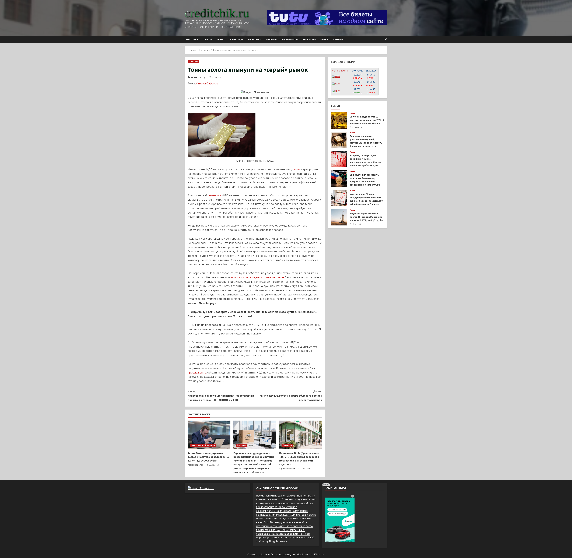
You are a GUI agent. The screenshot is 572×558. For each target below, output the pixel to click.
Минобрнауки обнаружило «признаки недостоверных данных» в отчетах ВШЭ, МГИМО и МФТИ (221, 396)
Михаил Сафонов (207, 83)
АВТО (323, 39)
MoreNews (302, 554)
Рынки (353, 113)
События (207, 39)
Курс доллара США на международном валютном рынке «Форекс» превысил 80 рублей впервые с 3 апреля (339, 198)
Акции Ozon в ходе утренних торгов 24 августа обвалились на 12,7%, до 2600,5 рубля (208, 456)
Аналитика (253, 39)
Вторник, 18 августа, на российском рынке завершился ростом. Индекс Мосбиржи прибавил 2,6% (339, 159)
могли (296, 169)
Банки (220, 39)
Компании (271, 39)
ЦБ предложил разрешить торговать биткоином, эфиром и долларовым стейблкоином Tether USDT (339, 178)
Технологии (309, 39)
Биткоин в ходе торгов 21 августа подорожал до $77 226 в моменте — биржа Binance (339, 120)
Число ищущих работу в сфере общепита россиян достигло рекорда (291, 396)
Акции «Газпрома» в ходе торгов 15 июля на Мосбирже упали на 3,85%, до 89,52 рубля (339, 217)
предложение (197, 372)
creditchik (190, 39)
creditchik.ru (305, 537)
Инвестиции (236, 39)
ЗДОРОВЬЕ (337, 39)
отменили (214, 195)
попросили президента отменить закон (257, 277)
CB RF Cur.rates (340, 71)
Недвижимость (290, 39)
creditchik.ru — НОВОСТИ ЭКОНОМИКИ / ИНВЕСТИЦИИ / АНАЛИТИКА (213, 20)
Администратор (196, 77)
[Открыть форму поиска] (386, 39)
